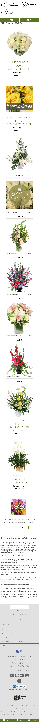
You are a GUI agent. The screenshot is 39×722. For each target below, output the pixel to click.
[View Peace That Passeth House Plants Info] (19, 457)
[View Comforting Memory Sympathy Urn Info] (19, 402)
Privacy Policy (6, 715)
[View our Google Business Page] (21, 652)
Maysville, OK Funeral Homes (13, 705)
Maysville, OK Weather (9, 711)
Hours (33, 720)
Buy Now (19, 75)
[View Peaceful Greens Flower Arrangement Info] (19, 236)
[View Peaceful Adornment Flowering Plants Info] (19, 359)
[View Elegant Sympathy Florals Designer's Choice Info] (19, 99)
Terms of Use (33, 715)
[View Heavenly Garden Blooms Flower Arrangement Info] (19, 318)
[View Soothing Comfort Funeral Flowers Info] (19, 153)
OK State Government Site (28, 711)
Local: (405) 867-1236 (19, 666)
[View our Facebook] (17, 652)
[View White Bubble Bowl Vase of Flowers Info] (19, 43)
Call (7, 720)
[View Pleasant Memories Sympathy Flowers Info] (19, 277)
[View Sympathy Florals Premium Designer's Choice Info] (19, 195)
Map (20, 720)
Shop (11, 19)
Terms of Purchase (20, 715)
